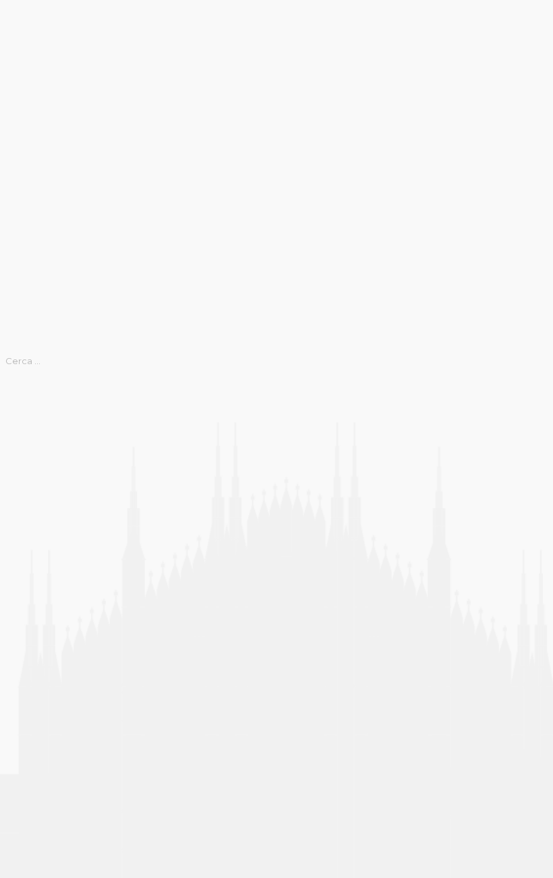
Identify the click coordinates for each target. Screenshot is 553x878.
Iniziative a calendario (53, 609)
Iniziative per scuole (49, 706)
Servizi (16, 770)
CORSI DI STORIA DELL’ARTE (73, 511)
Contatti (20, 495)
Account (20, 430)
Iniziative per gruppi (48, 673)
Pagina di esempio (45, 738)
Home (15, 8)
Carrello (18, 446)
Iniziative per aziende (52, 641)
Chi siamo (23, 478)
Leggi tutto (28, 340)
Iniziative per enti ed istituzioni (75, 657)
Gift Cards (24, 543)
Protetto (21, 754)
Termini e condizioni (49, 787)
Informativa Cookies (48, 575)
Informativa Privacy (46, 592)
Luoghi (16, 722)
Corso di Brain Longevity (58, 527)
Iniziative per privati (48, 689)
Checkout (23, 462)
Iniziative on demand (50, 625)
